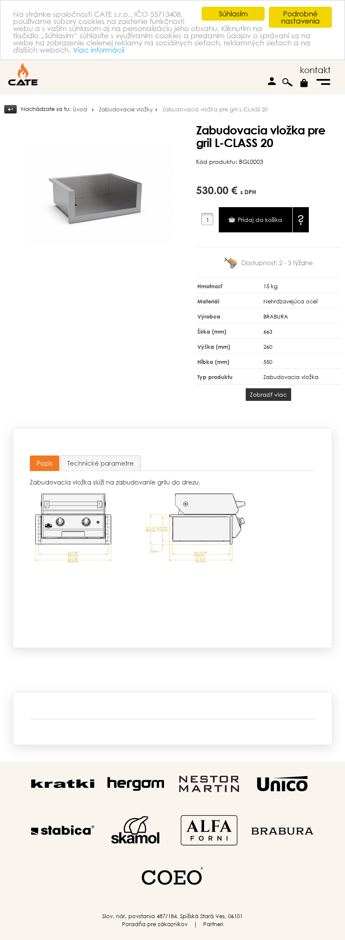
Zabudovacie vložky (126, 109)
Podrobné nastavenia (300, 17)
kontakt (315, 70)
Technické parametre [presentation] (100, 463)
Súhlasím (233, 13)
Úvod (80, 109)
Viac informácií (98, 49)
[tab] (44, 463)
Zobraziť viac (268, 394)
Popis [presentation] (45, 463)
